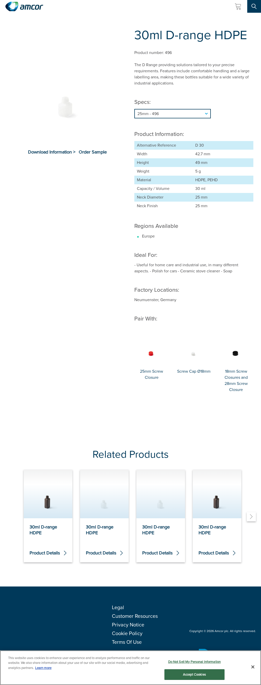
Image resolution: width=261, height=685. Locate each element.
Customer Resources (135, 616)
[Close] (252, 667)
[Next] (251, 516)
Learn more (43, 667)
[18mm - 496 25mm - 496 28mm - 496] (193, 113)
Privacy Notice (128, 624)
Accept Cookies (194, 674)
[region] (130, 667)
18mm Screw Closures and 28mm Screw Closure (236, 380)
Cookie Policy (127, 633)
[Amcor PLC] (24, 6)
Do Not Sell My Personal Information (194, 661)
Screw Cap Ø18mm (194, 371)
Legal (118, 607)
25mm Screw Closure (151, 374)
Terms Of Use (127, 642)
